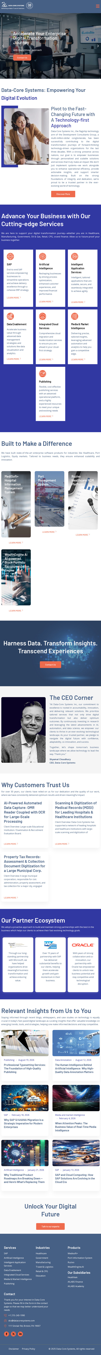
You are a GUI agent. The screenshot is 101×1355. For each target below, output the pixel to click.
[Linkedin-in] (20, 1334)
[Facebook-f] (6, 1334)
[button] (3, 46)
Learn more (13, 298)
